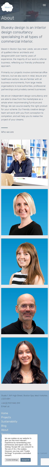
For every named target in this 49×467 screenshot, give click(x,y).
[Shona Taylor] (24, 235)
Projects (6, 417)
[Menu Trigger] (44, 5)
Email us (5, 406)
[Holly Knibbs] (24, 383)
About (4, 429)
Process (6, 434)
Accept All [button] (25, 460)
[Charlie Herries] (24, 334)
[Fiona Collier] (24, 185)
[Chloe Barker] (24, 284)
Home (4, 413)
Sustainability (9, 421)
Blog (3, 425)
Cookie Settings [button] (12, 460)
